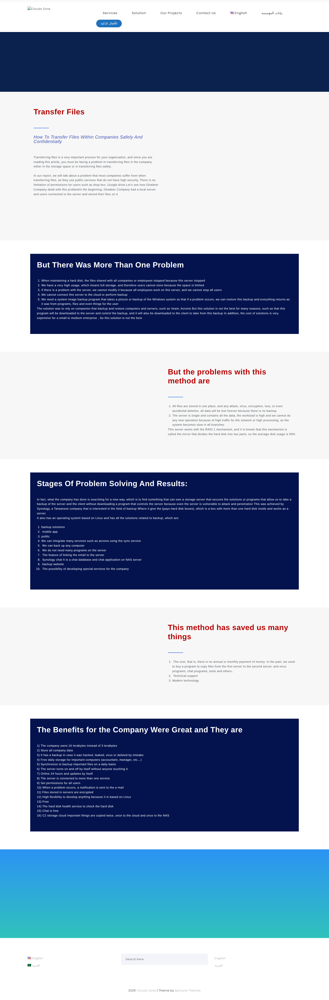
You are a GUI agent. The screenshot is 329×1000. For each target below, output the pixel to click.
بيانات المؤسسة (272, 13)
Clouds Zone (146, 990)
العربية (219, 965)
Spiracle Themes (188, 990)
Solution (139, 13)
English (220, 958)
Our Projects (171, 13)
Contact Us (206, 13)
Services (110, 13)
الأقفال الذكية (109, 23)
